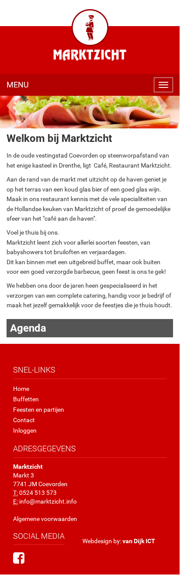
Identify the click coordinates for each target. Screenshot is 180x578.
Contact (24, 420)
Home (21, 388)
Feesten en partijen (38, 409)
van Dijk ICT (138, 541)
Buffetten (26, 399)
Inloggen (25, 430)
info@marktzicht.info (48, 501)
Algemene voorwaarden (45, 518)
